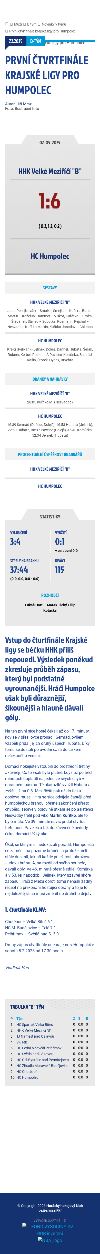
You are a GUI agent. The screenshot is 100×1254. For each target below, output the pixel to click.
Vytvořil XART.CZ (47, 1221)
